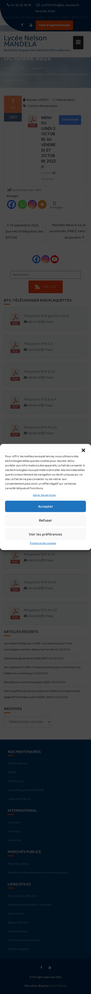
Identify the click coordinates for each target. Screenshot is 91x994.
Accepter (45, 506)
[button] (83, 450)
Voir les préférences (45, 534)
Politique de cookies (43, 543)
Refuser (45, 520)
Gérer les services (44, 495)
